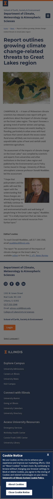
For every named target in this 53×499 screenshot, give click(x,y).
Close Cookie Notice (19, 492)
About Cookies (16, 484)
